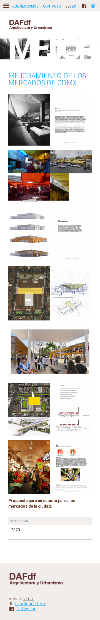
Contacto (52, 6)
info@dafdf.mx (30, 604)
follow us (26, 609)
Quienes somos (25, 6)
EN (74, 6)
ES (67, 6)
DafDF (28, 599)
